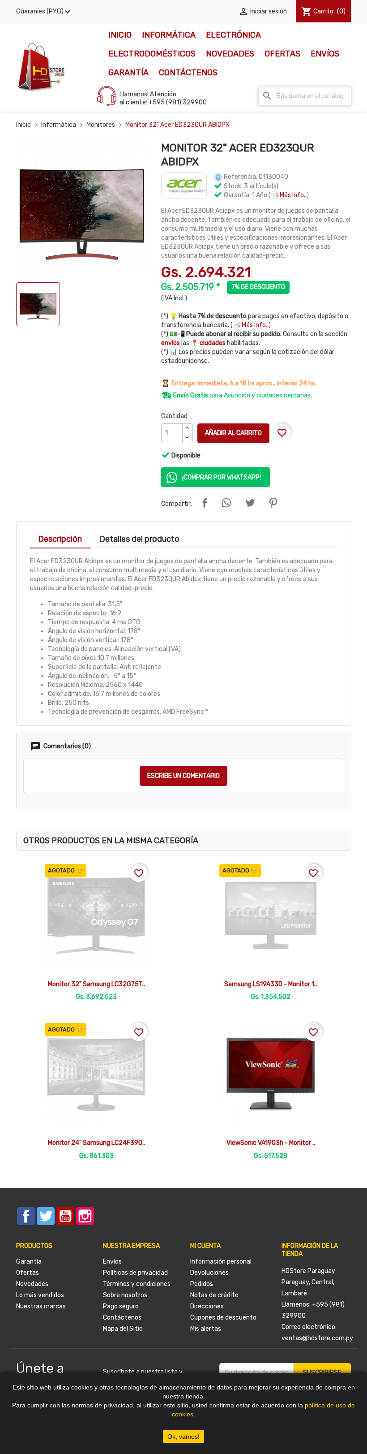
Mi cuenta (205, 1246)
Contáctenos (188, 73)
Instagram (85, 1216)
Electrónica (233, 35)
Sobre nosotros (125, 1295)
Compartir (204, 503)
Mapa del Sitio (123, 1329)
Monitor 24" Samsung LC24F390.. (96, 1143)
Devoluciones (209, 1273)
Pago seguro (121, 1306)
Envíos (325, 54)
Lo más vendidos (40, 1295)
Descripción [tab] (60, 539)
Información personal (221, 1261)
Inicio (120, 35)
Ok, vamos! (183, 1436)
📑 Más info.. (289, 195)
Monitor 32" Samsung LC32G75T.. (96, 984)
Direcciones (207, 1306)
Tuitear (250, 503)
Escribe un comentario (183, 776)
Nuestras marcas (41, 1306)
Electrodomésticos (152, 54)
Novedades (230, 54)
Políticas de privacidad (135, 1273)
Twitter (46, 1216)
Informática (169, 35)
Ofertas (282, 54)
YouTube (65, 1216)
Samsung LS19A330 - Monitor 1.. (270, 984)
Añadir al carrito (233, 433)
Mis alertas (205, 1329)
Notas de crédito (214, 1295)
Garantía (128, 73)
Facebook (26, 1216)
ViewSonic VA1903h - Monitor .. (270, 1143)
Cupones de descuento (223, 1317)
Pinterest (273, 503)
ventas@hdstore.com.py (317, 1338)
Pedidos (201, 1284)
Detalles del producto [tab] (139, 539)
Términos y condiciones (137, 1284)
